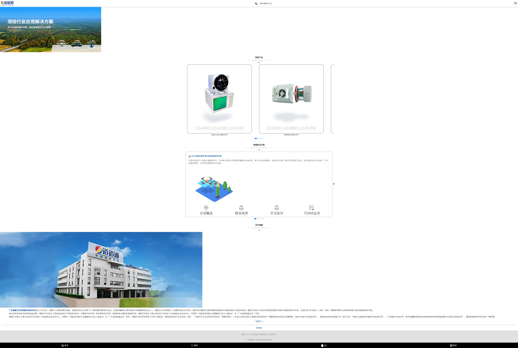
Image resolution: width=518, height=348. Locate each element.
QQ (325, 345)
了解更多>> (259, 321)
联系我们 (272, 334)
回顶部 (259, 327)
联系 (455, 345)
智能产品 (245, 334)
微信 (196, 345)
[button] (254, 49)
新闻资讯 (263, 334)
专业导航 (254, 334)
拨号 (66, 345)
